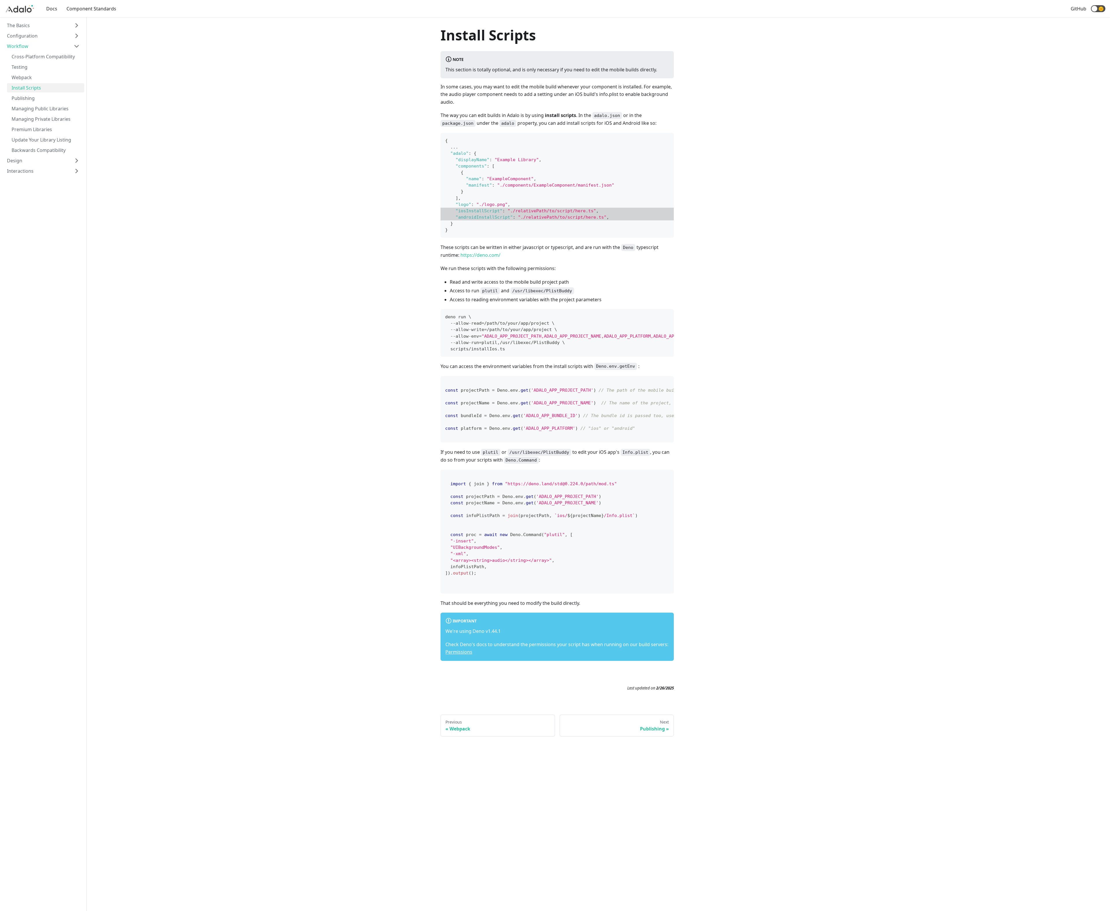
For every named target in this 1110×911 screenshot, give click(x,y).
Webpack (22, 77)
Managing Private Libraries (41, 119)
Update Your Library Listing (41, 140)
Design (14, 160)
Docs (51, 8)
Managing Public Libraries (40, 108)
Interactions (20, 171)
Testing (19, 67)
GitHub (1078, 8)
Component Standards (91, 8)
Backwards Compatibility (39, 150)
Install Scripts (26, 88)
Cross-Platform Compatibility (43, 56)
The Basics (18, 25)
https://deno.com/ (480, 255)
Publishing (23, 98)
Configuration (22, 36)
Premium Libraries (32, 129)
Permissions (458, 652)
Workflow (17, 46)
